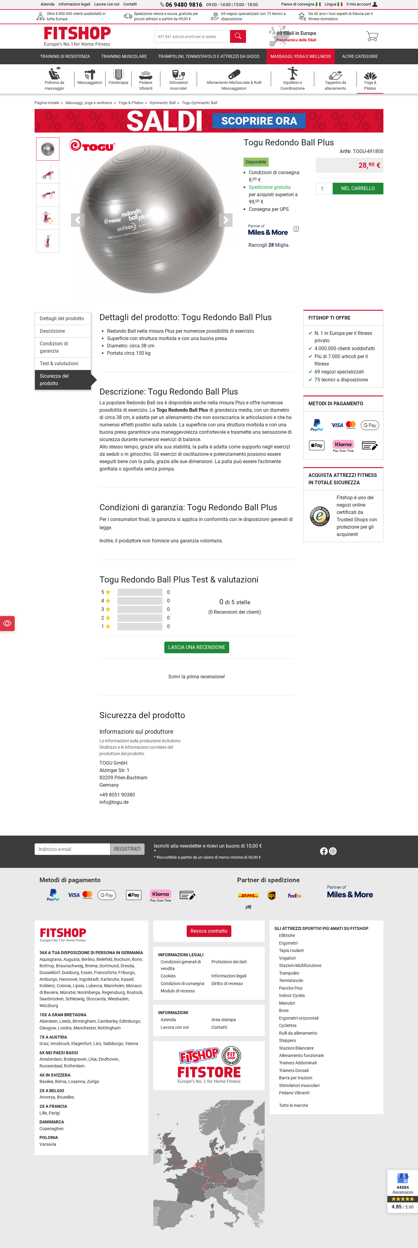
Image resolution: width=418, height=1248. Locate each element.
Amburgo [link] (48, 979)
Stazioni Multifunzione (300, 965)
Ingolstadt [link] (89, 979)
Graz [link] (44, 1043)
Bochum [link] (122, 959)
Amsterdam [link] (50, 1059)
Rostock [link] (134, 992)
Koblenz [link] (47, 985)
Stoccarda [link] (96, 999)
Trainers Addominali (298, 1063)
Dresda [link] (127, 966)
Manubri (287, 1003)
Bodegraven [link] (75, 1059)
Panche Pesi (290, 988)
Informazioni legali (74, 4)
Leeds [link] (65, 1021)
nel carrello (358, 188)
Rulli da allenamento (298, 1033)
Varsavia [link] (47, 1144)
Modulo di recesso (178, 991)
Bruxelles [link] (65, 1097)
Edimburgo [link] (129, 1021)
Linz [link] (97, 1043)
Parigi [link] (54, 1113)
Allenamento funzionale (301, 1055)
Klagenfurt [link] (81, 1043)
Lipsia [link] (78, 985)
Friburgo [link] (126, 972)
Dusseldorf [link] (49, 972)
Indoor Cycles (292, 995)
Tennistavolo (291, 980)
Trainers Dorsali (293, 1070)
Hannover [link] (68, 979)
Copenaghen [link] (51, 1128)
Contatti (130, 4)
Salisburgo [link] (113, 1043)
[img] (296, 229)
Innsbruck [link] (59, 1043)
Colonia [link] (64, 985)
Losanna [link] (76, 1081)
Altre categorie (360, 56)
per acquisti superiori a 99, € (273, 194)
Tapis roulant (291, 950)
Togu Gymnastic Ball (199, 102)
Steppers (287, 1040)
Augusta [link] (71, 959)
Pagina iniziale (47, 102)
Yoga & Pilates (131, 102)
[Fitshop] (77, 36)
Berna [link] (60, 1081)
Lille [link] (43, 1113)
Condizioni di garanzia (54, 347)
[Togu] (92, 145)
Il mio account (358, 4)
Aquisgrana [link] (50, 959)
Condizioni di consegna (182, 983)
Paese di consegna (297, 4)
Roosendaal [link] (50, 1066)
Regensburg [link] (113, 992)
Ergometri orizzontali (299, 1018)
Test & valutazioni (59, 363)
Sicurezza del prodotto (54, 379)
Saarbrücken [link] (51, 999)
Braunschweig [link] (69, 966)
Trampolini (289, 973)
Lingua (330, 4)
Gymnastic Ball (163, 102)
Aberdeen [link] (48, 1021)
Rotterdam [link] (74, 1066)
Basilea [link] (46, 1081)
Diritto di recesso (227, 983)
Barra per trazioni (295, 1078)
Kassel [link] (127, 979)
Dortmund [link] (109, 966)
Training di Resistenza (65, 56)
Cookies (168, 976)
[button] (47, 148)
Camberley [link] (108, 1021)
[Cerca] (238, 36)
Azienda (47, 4)
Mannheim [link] (114, 985)
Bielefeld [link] (104, 959)
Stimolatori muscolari (299, 1085)
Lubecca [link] (94, 985)
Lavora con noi (106, 4)
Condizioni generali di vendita (181, 965)
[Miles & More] (350, 891)
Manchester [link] (84, 1028)
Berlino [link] (88, 959)
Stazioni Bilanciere (296, 1048)
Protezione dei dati (229, 962)
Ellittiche (287, 935)
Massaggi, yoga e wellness (301, 56)
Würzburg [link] (48, 1005)
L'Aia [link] (92, 1059)
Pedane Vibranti (294, 1093)
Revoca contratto (209, 931)
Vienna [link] (131, 1043)
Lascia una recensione (196, 647)
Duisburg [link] (70, 972)
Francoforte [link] (105, 972)
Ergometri (288, 943)
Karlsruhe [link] (110, 979)
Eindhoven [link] (108, 1059)
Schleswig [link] (74, 999)
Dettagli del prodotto (62, 318)
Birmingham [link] (84, 1021)
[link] (316, 425)
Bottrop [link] (46, 966)
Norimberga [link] (88, 992)
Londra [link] (65, 1028)
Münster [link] (68, 992)
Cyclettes (288, 1025)
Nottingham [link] (109, 1028)
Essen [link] (86, 972)
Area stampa (223, 1019)
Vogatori (287, 958)
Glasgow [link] (47, 1028)
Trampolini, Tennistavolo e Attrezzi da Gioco (208, 56)
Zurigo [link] (93, 1081)
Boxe (284, 1010)
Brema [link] (91, 966)
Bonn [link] (137, 959)
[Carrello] (374, 36)
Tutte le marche (293, 1105)
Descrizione (52, 331)
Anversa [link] (47, 1097)
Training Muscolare (124, 56)
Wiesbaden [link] (118, 999)
